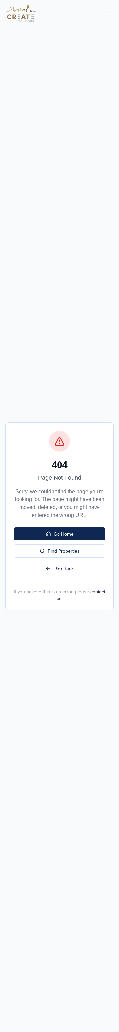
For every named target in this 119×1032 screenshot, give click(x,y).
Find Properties (64, 551)
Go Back (65, 568)
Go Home (64, 534)
